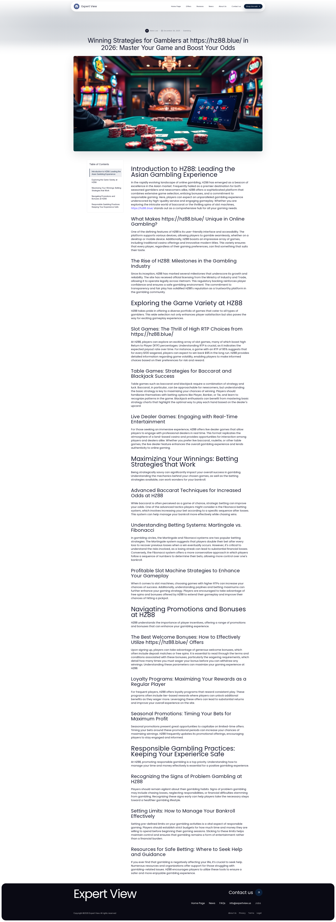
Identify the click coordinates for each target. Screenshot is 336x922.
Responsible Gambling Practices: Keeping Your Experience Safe (106, 205)
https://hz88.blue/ (142, 208)
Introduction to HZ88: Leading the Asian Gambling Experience (106, 172)
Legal (259, 913)
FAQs (222, 903)
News (212, 903)
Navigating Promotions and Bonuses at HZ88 (103, 197)
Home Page (198, 903)
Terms (251, 913)
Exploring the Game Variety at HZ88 (104, 181)
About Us (232, 913)
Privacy (242, 913)
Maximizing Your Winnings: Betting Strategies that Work (106, 189)
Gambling (187, 31)
